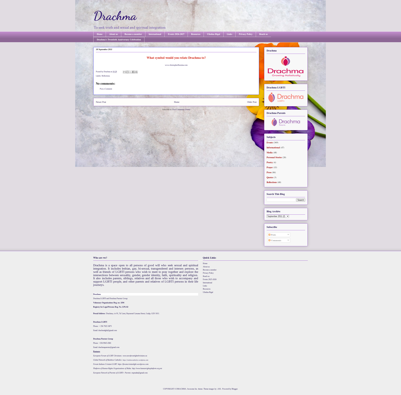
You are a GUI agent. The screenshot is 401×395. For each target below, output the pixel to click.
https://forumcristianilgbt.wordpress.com (133, 364)
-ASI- (219, 389)
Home (99, 34)
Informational (273, 147)
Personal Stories (274, 157)
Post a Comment (106, 89)
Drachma (115, 15)
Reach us (263, 34)
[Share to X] (130, 72)
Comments (275, 240)
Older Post (252, 102)
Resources (195, 34)
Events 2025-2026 (209, 279)
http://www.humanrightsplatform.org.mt (147, 368)
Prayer (270, 167)
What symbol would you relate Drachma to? (176, 57)
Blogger (234, 389)
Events (270, 142)
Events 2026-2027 (176, 34)
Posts (273, 234)
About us (113, 34)
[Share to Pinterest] (136, 72)
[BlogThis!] (127, 72)
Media (270, 152)
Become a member (133, 34)
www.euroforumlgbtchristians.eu (135, 356)
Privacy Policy (246, 34)
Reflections (106, 76)
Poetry (270, 162)
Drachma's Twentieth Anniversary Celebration (119, 39)
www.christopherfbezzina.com (176, 65)
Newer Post (101, 102)
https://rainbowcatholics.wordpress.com (135, 360)
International (155, 34)
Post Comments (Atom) (181, 109)
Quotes (270, 177)
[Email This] (124, 72)
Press (269, 172)
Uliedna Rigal (213, 34)
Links (229, 34)
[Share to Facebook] (133, 72)
